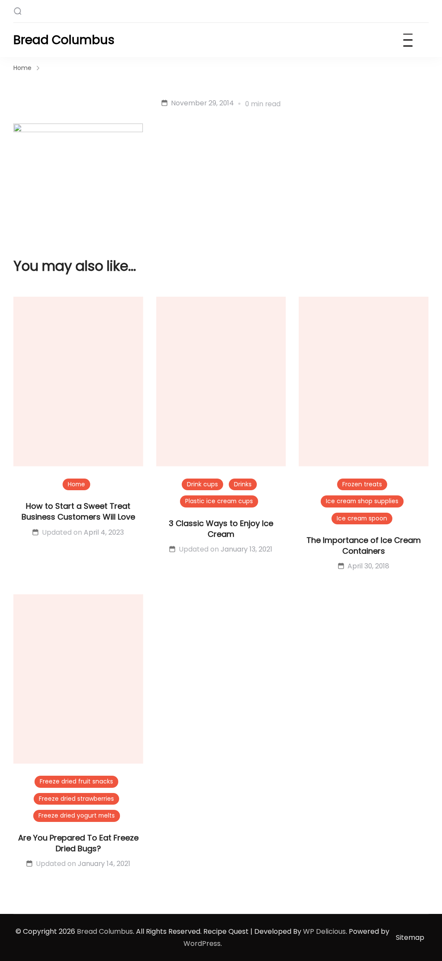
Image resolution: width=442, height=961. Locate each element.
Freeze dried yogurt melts (76, 815)
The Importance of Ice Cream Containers (363, 545)
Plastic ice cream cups (219, 501)
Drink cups (202, 484)
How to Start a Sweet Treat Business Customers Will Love (78, 511)
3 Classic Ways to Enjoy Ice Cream (221, 528)
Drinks (243, 484)
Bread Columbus (63, 40)
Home (76, 484)
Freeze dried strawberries (76, 798)
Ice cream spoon (362, 518)
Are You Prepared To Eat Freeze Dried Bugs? (78, 843)
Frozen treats (362, 484)
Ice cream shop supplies (362, 501)
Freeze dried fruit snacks (76, 781)
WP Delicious (324, 931)
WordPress (202, 943)
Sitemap (410, 937)
